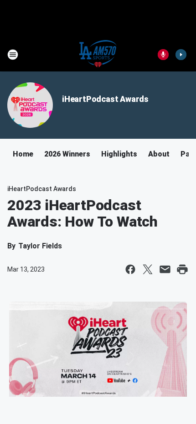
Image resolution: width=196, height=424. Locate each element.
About (159, 154)
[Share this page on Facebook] (130, 269)
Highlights (119, 154)
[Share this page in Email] (165, 269)
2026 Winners (67, 154)
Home (23, 154)
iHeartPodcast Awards (105, 99)
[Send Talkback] (163, 54)
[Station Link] (98, 54)
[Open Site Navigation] (12, 54)
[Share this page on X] (147, 269)
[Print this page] (182, 269)
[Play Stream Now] (180, 54)
